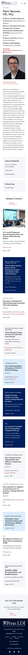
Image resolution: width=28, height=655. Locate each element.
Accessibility (14, 636)
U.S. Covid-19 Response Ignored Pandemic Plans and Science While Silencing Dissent (13, 235)
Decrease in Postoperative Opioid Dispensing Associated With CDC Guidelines (14, 303)
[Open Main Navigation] (25, 3)
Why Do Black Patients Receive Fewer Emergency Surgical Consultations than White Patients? (13, 270)
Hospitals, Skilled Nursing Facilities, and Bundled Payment (13, 572)
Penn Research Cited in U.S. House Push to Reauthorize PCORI (13, 541)
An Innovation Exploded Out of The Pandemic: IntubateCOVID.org (13, 428)
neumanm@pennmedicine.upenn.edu (12, 50)
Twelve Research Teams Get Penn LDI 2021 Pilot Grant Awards (13, 334)
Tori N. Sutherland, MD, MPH (16, 314)
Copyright (16, 638)
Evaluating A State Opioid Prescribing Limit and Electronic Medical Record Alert (13, 522)
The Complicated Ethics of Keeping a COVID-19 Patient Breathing (13, 368)
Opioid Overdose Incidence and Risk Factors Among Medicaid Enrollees (14, 398)
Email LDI (7, 636)
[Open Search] (21, 3)
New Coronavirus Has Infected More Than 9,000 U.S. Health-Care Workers (13, 461)
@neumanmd (8, 52)
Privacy (10, 638)
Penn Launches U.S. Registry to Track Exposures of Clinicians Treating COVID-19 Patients (13, 490)
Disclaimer (21, 636)
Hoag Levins (8, 247)
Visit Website (6, 48)
